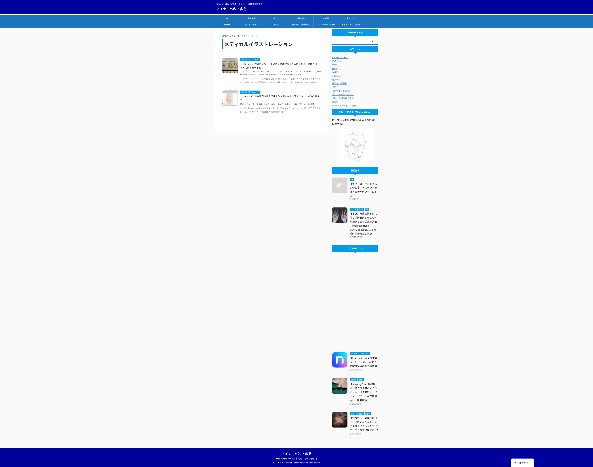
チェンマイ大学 (267, 71)
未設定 (335, 101)
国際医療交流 (264, 74)
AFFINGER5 (315, 462)
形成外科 (252, 18)
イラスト (267, 103)
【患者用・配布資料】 (301, 24)
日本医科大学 (295, 74)
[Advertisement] (355, 301)
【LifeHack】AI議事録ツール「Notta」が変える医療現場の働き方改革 (363, 362)
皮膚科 (326, 18)
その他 (276, 24)
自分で (306, 103)
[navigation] (522, 463)
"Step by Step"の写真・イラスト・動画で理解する (297, 458)
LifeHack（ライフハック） (345, 105)
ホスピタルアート (282, 71)
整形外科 (301, 18)
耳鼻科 (227, 24)
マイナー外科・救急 (231, 8)
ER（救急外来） (340, 57)
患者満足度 (284, 74)
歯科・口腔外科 (252, 24)
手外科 (276, 18)
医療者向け (253, 74)
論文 (312, 103)
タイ (258, 71)
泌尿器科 (351, 18)
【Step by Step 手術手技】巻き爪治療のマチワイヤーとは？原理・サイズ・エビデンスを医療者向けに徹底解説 (363, 392)
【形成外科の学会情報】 (351, 24)
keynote (259, 103)
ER (227, 18)
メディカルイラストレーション (303, 71)
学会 (301, 103)
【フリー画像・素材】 (326, 24)
